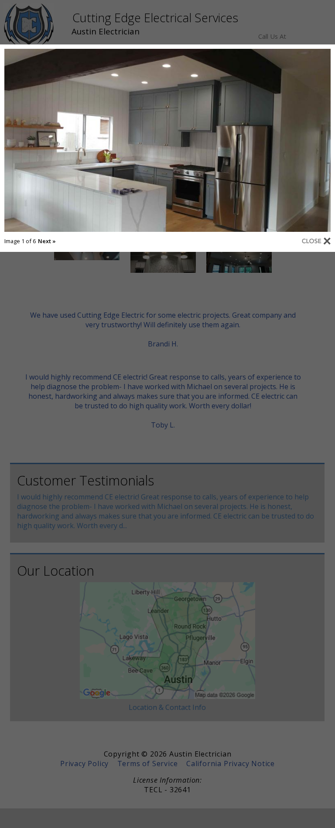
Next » (47, 241)
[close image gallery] (316, 243)
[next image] (253, 135)
